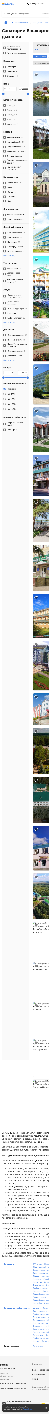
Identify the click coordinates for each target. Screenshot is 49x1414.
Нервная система (40, 1323)
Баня (11, 187)
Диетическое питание (13, 303)
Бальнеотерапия (16, 233)
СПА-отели (37, 1264)
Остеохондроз (39, 1320)
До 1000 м (12, 404)
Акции (35, 1379)
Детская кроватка (16, 351)
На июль (36, 1291)
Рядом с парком (39, 1297)
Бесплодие (37, 1326)
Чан (10, 201)
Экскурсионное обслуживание (15, 296)
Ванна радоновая (16, 247)
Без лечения (38, 1285)
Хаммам (12, 197)
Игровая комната (16, 340)
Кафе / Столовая (16, 318)
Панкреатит (38, 1335)
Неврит (36, 1341)
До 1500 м (12, 409)
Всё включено (39, 1270)
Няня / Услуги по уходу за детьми (17, 345)
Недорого (37, 1279)
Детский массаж (16, 356)
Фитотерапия (15, 237)
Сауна (12, 192)
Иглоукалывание (16, 251)
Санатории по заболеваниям (17, 1308)
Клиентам (37, 1364)
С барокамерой (39, 1267)
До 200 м (11, 394)
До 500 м (11, 399)
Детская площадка (17, 335)
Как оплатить (38, 1374)
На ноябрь (37, 1303)
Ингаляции (14, 242)
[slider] (3, 94)
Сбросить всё (40, 56)
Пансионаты (38, 1346)
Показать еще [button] (9, 256)
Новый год (37, 1282)
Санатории (9, 1264)
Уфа (36, 49)
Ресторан (13, 313)
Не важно (12, 389)
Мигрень (36, 1308)
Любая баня (14, 183)
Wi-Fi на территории (17, 309)
